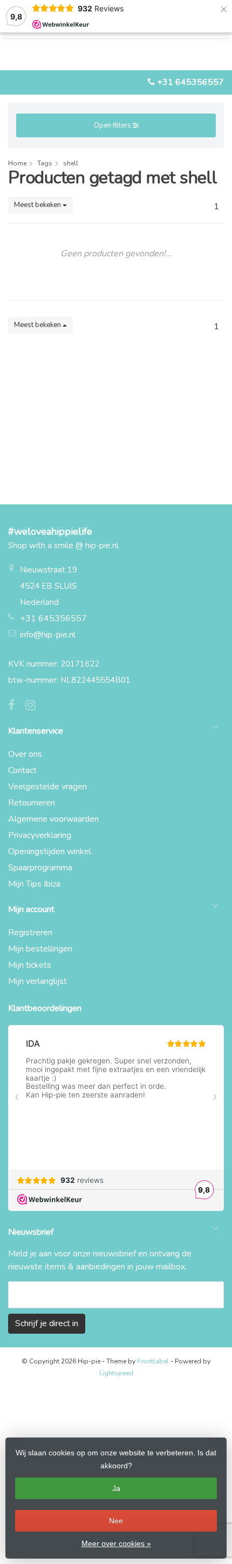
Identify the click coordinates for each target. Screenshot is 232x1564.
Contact (22, 770)
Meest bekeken (38, 205)
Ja (116, 1488)
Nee (116, 1520)
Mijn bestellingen (40, 949)
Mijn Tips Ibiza (34, 884)
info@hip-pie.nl (48, 635)
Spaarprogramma (40, 868)
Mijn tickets (29, 965)
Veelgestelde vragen (47, 787)
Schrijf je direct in (46, 1323)
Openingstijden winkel (49, 851)
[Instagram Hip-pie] (34, 707)
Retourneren (31, 803)
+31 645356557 (190, 82)
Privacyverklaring (39, 835)
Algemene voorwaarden (53, 819)
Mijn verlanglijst (37, 981)
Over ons (25, 754)
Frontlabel (153, 1361)
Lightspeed (116, 1373)
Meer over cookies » (116, 1543)
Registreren (30, 933)
